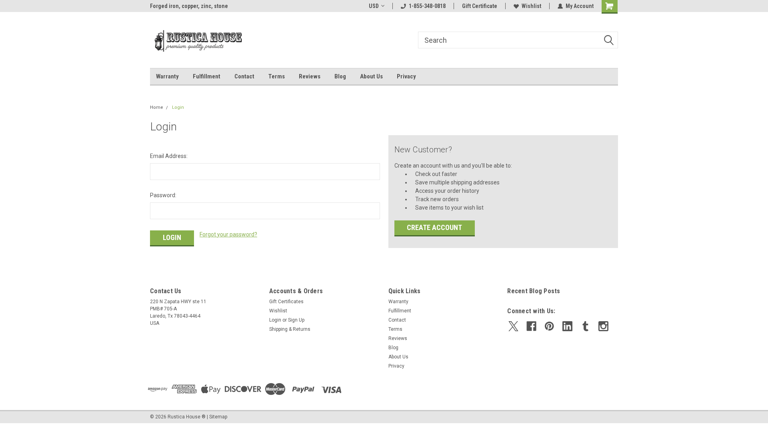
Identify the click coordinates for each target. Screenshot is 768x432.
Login (178, 107)
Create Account (434, 227)
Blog (340, 76)
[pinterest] (549, 326)
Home (156, 107)
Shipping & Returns (289, 329)
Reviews (309, 76)
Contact (244, 76)
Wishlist (531, 6)
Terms (276, 76)
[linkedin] (567, 326)
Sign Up (296, 320)
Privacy (406, 76)
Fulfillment (206, 76)
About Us (371, 76)
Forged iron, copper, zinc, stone (189, 6)
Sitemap (218, 417)
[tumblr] (585, 326)
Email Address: (169, 156)
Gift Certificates (286, 301)
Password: (163, 195)
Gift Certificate (479, 6)
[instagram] (603, 326)
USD (374, 6)
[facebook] (531, 326)
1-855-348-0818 (427, 6)
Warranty (167, 76)
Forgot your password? (228, 234)
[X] (513, 326)
